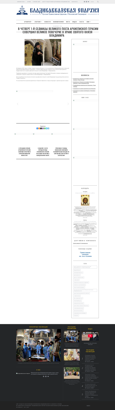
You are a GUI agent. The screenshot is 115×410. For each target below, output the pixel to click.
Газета (81, 22)
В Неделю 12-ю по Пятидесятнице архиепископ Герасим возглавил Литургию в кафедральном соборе (42, 151)
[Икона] (85, 205)
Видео (74, 22)
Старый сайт (36, 1)
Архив (29, 1)
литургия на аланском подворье (81, 282)
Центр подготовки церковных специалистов (56, 1)
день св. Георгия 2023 (78, 277)
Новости (47, 22)
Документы (85, 75)
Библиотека (20, 1)
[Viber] (43, 128)
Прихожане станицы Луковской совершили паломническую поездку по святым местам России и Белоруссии (61, 151)
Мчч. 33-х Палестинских (91, 210)
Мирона (75, 224)
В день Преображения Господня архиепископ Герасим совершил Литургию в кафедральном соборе (91, 394)
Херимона (82, 211)
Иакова (84, 213)
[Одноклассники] (39, 128)
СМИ (88, 22)
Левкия (80, 225)
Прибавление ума (88, 233)
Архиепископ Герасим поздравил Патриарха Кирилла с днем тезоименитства (84, 82)
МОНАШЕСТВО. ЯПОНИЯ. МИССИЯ (90, 344)
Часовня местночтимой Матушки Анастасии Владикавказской (83, 290)
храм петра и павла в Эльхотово (81, 305)
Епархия (38, 22)
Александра (88, 212)
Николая (88, 230)
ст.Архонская (77, 295)
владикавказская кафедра (80, 313)
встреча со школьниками (79, 284)
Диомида (81, 210)
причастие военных (78, 310)
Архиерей (27, 22)
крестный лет (77, 275)
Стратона (78, 227)
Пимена (87, 224)
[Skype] (46, 128)
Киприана (92, 227)
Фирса (77, 225)
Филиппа (82, 227)
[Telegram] (48, 128)
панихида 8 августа (78, 272)
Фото (68, 22)
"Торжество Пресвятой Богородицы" (83, 214)
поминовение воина (78, 308)
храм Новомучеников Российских (81, 293)
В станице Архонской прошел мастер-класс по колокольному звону (91, 385)
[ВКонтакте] (37, 128)
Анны (79, 213)
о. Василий (76, 279)
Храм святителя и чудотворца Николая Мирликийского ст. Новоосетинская (82, 267)
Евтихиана (87, 227)
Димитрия (78, 231)
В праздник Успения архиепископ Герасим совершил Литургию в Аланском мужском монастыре (24, 151)
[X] (41, 128)
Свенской (89, 231)
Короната (85, 225)
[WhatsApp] (45, 128)
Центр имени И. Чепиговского (80, 243)
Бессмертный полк (78, 298)
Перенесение (78, 207)
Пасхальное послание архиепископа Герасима (84, 88)
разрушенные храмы (78, 303)
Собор (92, 228)
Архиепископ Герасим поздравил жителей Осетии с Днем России (83, 79)
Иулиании (86, 226)
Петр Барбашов (77, 300)
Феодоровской (90, 213)
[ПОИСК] (98, 1)
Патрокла (76, 226)
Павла (82, 226)
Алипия (77, 228)
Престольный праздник (79, 287)
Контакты (75, 1)
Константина (76, 212)
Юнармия (76, 315)
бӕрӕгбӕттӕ (77, 270)
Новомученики (58, 22)
